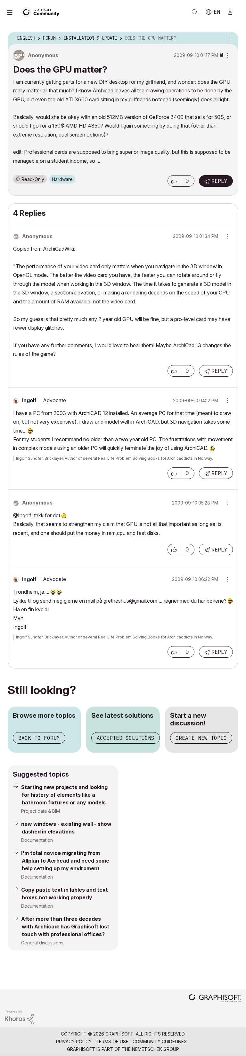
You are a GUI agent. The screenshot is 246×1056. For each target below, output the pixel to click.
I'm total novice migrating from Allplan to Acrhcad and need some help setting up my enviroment (65, 861)
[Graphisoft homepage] (215, 998)
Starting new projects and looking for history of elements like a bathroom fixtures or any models (64, 795)
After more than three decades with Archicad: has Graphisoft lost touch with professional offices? (65, 926)
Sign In (233, 12)
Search (195, 12)
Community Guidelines (160, 1041)
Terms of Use (112, 1041)
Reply (219, 181)
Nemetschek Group (155, 1049)
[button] (174, 181)
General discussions (42, 942)
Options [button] (229, 38)
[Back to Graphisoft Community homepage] (42, 11)
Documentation (37, 840)
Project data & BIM (40, 811)
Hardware (62, 179)
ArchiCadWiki (58, 249)
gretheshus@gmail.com (130, 601)
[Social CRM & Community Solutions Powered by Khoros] (19, 1017)
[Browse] (13, 12)
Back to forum (39, 738)
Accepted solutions (125, 738)
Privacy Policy (74, 1041)
